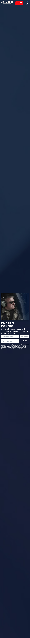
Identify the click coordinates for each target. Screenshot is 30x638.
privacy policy (5, 345)
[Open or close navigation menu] (27, 3)
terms (27, 344)
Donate (19, 3)
